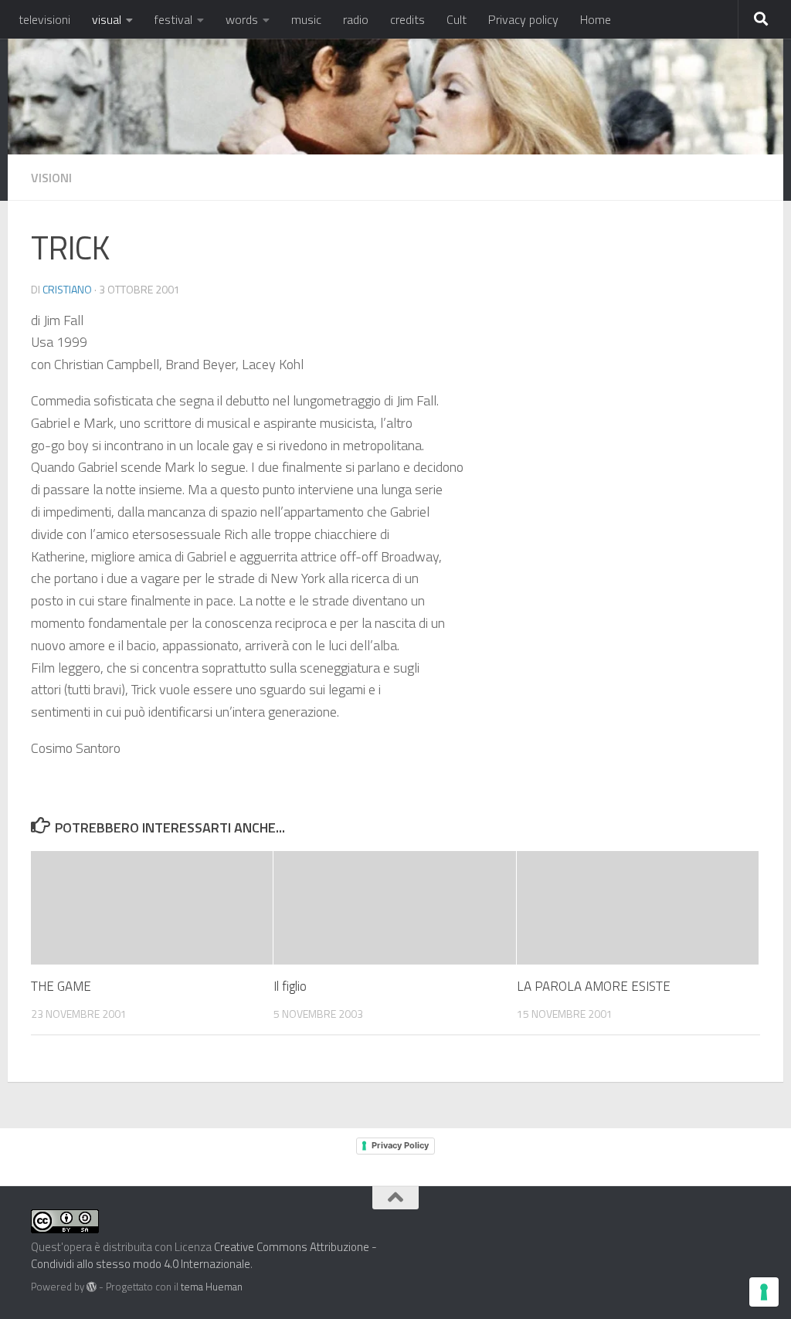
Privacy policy (523, 19)
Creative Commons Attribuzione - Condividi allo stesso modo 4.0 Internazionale (204, 1255)
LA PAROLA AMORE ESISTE (593, 986)
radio (355, 19)
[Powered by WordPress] (92, 1287)
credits (407, 19)
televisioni (44, 19)
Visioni (51, 177)
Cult (456, 19)
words (242, 19)
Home (595, 19)
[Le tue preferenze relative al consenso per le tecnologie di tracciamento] (764, 1292)
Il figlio (290, 986)
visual (106, 19)
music (306, 19)
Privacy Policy (400, 1145)
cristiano (67, 289)
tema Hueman (212, 1286)
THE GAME (61, 986)
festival (173, 19)
